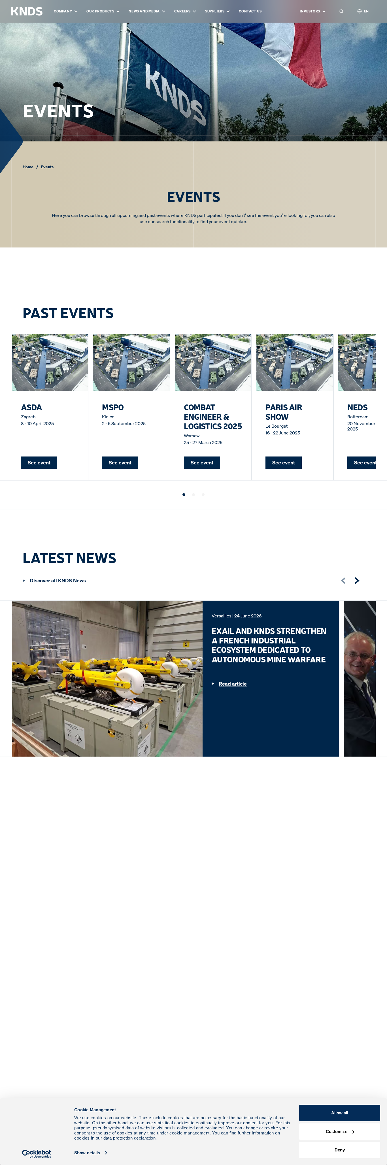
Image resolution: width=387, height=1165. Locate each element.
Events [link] (47, 166)
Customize (336, 1131)
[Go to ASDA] (183, 494)
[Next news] (357, 580)
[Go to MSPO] (193, 494)
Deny (340, 1149)
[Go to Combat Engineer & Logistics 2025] (203, 494)
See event (39, 462)
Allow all (339, 1112)
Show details (87, 1152)
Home (28, 166)
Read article (233, 683)
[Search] (341, 11)
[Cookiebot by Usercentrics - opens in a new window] (36, 1154)
